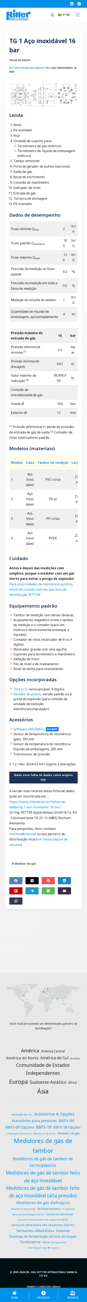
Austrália (75, 1058)
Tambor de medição (52, 462)
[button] (64, 15)
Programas (69, 1209)
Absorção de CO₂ (22, 1114)
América (30, 1050)
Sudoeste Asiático (48, 1082)
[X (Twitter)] (32, 880)
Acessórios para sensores (34, 1120)
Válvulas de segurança (54, 1242)
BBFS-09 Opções (19, 1127)
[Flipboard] (15, 890)
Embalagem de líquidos (19, 1133)
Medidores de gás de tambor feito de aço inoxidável (43, 1176)
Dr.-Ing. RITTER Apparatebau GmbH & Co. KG (51, 1273)
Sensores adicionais (60, 1214)
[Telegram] (32, 890)
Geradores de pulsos (44, 1133)
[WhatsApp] (48, 890)
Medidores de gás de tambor (43, 1146)
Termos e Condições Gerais (43, 1286)
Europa (18, 1081)
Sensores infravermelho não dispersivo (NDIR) (43, 1219)
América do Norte (22, 1057)
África (72, 1082)
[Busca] (52, 14)
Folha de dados (19, 60)
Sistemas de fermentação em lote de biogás (43, 1236)
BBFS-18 (43, 1127)
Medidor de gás (24, 863)
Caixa (30, 462)
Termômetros (30, 1242)
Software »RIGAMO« (28, 729)
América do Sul (54, 1058)
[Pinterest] (48, 880)
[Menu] (78, 15)
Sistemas (63, 1231)
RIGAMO (52, 729)
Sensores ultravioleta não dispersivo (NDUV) (43, 1225)
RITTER (13, 68)
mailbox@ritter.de (22, 834)
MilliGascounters (49, 1209)
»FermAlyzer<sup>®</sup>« (43, 1247)
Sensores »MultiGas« (35, 1230)
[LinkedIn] (71, 3)
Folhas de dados (32, 68)
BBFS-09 (66, 1120)
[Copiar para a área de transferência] (15, 901)
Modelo (17, 462)
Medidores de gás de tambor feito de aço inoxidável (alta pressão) (43, 1192)
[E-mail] (64, 890)
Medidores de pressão (23, 1209)
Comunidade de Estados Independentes (43, 1069)
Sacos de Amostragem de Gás (28, 1214)
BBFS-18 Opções (67, 1127)
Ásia (43, 1091)
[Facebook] (15, 880)
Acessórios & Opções (54, 1114)
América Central (53, 1051)
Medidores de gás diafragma (43, 1202)
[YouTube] (79, 3)
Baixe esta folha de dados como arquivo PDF (43, 777)
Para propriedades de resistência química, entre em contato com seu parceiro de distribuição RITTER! (41, 589)
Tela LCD (20, 689)
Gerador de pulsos (27, 694)
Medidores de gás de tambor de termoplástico (43, 1162)
